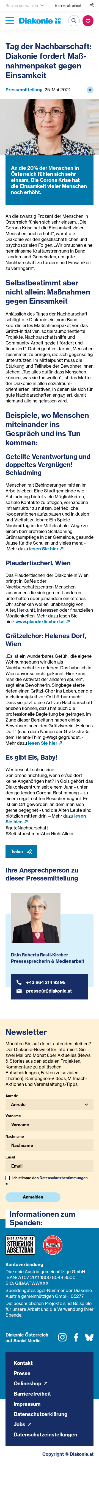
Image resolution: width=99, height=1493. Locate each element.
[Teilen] (92, 5)
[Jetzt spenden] (88, 20)
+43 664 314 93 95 (45, 982)
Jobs (20, 1424)
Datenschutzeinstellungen (45, 1434)
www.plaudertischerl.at (40, 621)
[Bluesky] (89, 1339)
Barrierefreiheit (68, 5)
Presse (22, 1373)
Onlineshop (28, 1383)
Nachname (15, 1136)
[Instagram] (62, 1339)
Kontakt (23, 1363)
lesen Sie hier (44, 548)
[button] (50, 1104)
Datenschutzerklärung (40, 1414)
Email (10, 1157)
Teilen (17, 851)
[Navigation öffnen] (10, 20)
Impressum (27, 1404)
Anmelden (33, 1197)
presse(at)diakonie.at (49, 991)
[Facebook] (76, 1339)
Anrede (12, 1096)
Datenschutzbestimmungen (64, 1178)
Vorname (13, 1115)
